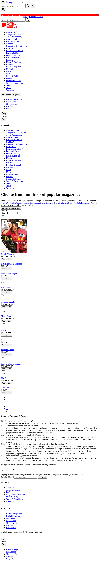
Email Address (7, 477)
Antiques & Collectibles (16, 34)
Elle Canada (6, 378)
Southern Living (7, 350)
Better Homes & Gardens (11, 264)
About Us (10, 487)
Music (8, 74)
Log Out (9, 559)
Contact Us (10, 501)
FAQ (8, 492)
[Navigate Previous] (6, 397)
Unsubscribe (11, 527)
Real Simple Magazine (10, 273)
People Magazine (8, 254)
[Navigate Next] (6, 411)
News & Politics (12, 76)
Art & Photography (14, 37)
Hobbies (9, 60)
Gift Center (10, 518)
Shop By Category (11, 95)
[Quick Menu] (3, 2)
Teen (8, 85)
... (7, 409)
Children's (10, 44)
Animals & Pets (12, 32)
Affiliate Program (13, 490)
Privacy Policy (12, 497)
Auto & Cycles (12, 39)
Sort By (4, 211)
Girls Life (5, 388)
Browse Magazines (14, 514)
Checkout (10, 525)
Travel (8, 87)
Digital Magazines (13, 516)
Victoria (4, 340)
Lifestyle (9, 64)
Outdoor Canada (8, 302)
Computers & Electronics (16, 46)
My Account (11, 521)
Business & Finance (14, 41)
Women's (10, 90)
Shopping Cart (12, 523)
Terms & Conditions (14, 499)
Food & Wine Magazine (11, 364)
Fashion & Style (12, 53)
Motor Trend (6, 316)
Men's (8, 71)
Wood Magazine (7, 288)
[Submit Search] (27, 6)
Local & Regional (13, 67)
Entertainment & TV (14, 51)
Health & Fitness (13, 57)
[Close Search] (33, 6)
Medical (9, 69)
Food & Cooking (13, 55)
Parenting (10, 78)
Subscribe (42, 477)
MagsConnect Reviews (15, 494)
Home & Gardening (14, 62)
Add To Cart (6, 259)
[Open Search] (3, 9)
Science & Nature (13, 81)
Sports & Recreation (14, 83)
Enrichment (11, 48)
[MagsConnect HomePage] (16, 2)
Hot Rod (4, 330)
